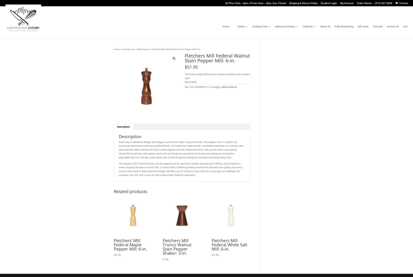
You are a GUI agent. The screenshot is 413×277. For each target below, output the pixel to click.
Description (123, 126)
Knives (241, 26)
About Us (325, 26)
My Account (347, 3)
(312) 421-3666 (383, 3)
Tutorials (378, 26)
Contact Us (393, 26)
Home (226, 26)
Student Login (329, 3)
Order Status (364, 3)
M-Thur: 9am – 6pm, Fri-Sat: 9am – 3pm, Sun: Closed (256, 3)
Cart (405, 26)
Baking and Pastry (285, 26)
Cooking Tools (260, 26)
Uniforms (308, 26)
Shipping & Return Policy (303, 3)
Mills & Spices (143, 49)
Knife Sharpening (344, 26)
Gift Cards (363, 26)
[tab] (124, 127)
